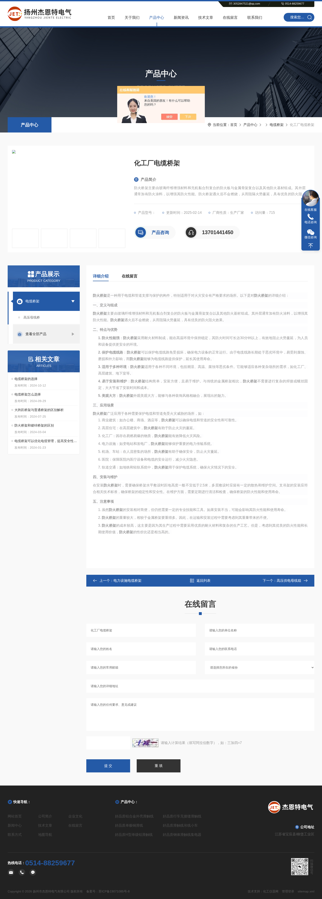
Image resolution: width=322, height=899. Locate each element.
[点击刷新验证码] (145, 743)
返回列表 (203, 580)
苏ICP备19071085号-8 (114, 891)
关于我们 (132, 18)
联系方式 (15, 834)
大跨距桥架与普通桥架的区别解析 (39, 410)
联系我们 (254, 18)
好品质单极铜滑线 (129, 825)
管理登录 (288, 891)
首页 (111, 18)
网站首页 (15, 816)
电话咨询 (310, 222)
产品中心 (156, 18)
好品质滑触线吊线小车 (180, 825)
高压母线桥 (31, 317)
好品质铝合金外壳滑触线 (134, 816)
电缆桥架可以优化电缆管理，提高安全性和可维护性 (45, 441)
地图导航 (45, 834)
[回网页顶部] (310, 245)
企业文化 (75, 816)
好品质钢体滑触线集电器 (182, 834)
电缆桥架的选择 (25, 379)
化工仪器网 (270, 891)
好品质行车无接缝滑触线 (182, 816)
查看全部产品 (35, 334)
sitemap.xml (306, 891)
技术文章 (205, 18)
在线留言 (230, 18)
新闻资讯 (181, 18)
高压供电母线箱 (289, 580)
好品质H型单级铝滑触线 (134, 834)
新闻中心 (15, 825)
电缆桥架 (277, 125)
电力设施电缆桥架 (127, 580)
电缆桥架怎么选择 (27, 394)
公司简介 (45, 816)
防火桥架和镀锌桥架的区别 (34, 425)
